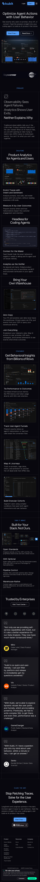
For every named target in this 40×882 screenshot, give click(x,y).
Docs (17, 842)
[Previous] (5, 51)
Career (29, 844)
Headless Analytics (7, 853)
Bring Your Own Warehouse (8, 857)
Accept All (32, 878)
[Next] (35, 51)
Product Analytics (6, 849)
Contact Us (30, 847)
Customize (21, 878)
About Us (30, 842)
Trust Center (7, 861)
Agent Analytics (6, 845)
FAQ (17, 844)
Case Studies (19, 847)
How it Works (7, 842)
